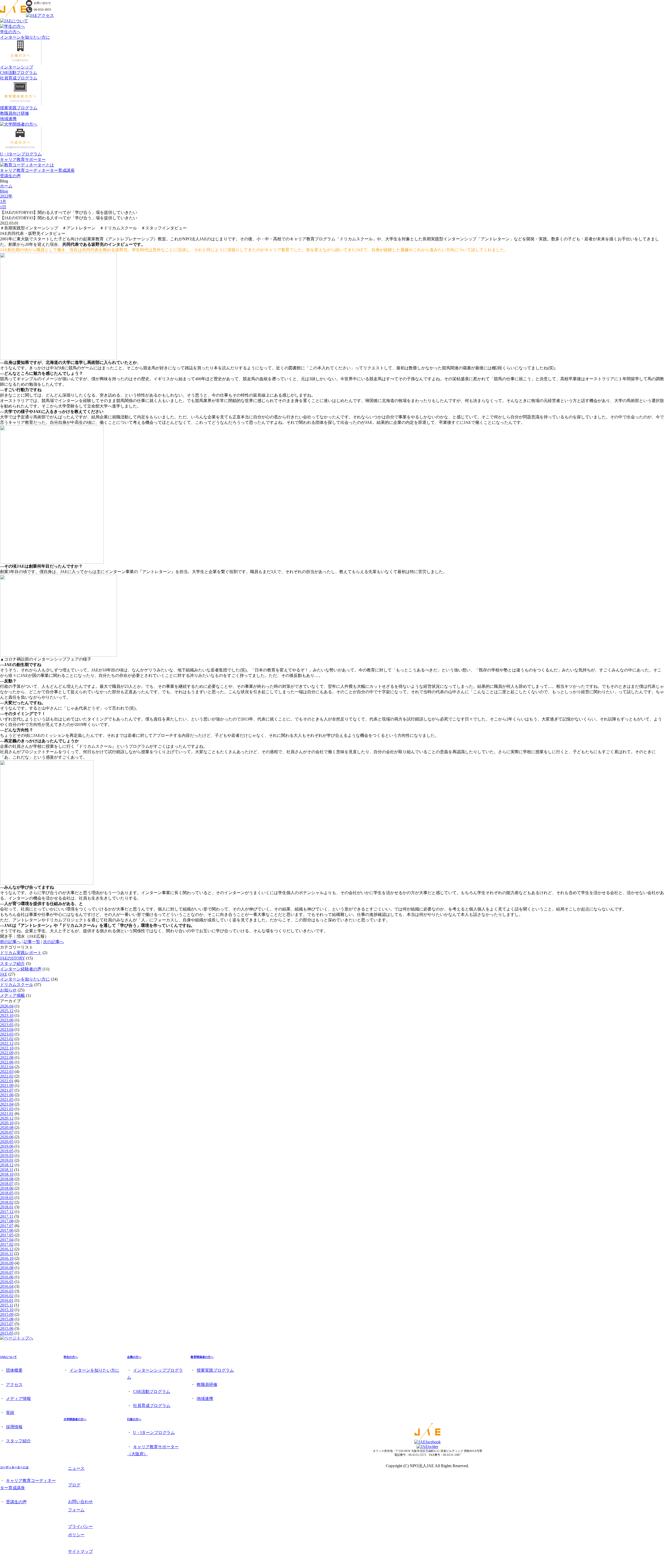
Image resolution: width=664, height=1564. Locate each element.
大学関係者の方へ (75, 1419)
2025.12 (6, 1011)
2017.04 (6, 1239)
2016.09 (6, 1263)
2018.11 (6, 1169)
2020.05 (6, 1141)
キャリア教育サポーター (23, 159)
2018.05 (6, 1193)
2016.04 (6, 1286)
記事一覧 (32, 942)
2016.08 (6, 1268)
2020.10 (6, 1123)
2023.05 (6, 1025)
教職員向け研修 (14, 113)
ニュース (76, 1468)
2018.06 (6, 1188)
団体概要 (14, 1370)
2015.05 (6, 1333)
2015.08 (6, 1319)
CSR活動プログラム (18, 72)
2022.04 (6, 1067)
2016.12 (6, 1249)
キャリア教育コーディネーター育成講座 (37, 170)
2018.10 (6, 1174)
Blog (4, 191)
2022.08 (6, 1057)
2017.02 (6, 1244)
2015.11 (6, 1305)
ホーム (6, 186)
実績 (10, 1412)
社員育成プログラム (18, 78)
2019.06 (6, 1146)
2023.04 (6, 1029)
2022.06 (6, 1062)
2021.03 (6, 1109)
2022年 (6, 196)
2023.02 (6, 1039)
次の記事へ (53, 942)
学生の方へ (10, 32)
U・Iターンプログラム (21, 154)
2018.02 (6, 1202)
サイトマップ (80, 1551)
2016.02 (6, 1296)
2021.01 (6, 1113)
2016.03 (6, 1291)
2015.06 (6, 1328)
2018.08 (6, 1179)
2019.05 (6, 1151)
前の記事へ (10, 942)
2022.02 (6, 1076)
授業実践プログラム (18, 108)
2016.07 (6, 1272)
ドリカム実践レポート (21, 952)
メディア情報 (18, 1398)
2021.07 (6, 1090)
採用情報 (14, 1427)
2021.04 (6, 1104)
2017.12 (6, 1211)
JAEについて (8, 1356)
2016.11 (6, 1254)
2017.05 (6, 1235)
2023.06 (6, 1020)
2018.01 (6, 1207)
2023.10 (6, 1015)
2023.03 (6, 1034)
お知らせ (8, 990)
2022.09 (6, 1053)
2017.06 (6, 1230)
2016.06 (6, 1277)
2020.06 (6, 1137)
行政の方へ (134, 1419)
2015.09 (6, 1314)
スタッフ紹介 (12, 963)
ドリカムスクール (16, 984)
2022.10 (6, 1048)
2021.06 (6, 1095)
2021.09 (6, 1085)
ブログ (74, 1485)
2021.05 (6, 1099)
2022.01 (6, 1081)
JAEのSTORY (12, 958)
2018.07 (6, 1183)
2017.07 (6, 1225)
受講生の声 (10, 176)
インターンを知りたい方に (25, 37)
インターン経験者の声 (21, 969)
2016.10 (6, 1258)
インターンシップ (16, 67)
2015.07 (6, 1324)
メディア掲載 (12, 995)
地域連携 (8, 119)
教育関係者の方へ (202, 1356)
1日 (3, 207)
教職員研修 (207, 1384)
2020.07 (6, 1132)
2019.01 (6, 1160)
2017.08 (6, 1221)
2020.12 (6, 1118)
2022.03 (6, 1071)
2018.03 (6, 1197)
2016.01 (6, 1300)
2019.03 (6, 1155)
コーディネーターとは (14, 1467)
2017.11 (6, 1216)
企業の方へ (134, 1356)
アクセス (14, 1384)
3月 (3, 201)
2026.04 (6, 1006)
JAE (3, 974)
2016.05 (6, 1282)
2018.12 (6, 1165)
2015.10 (6, 1310)
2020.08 (6, 1127)
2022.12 (6, 1043)
